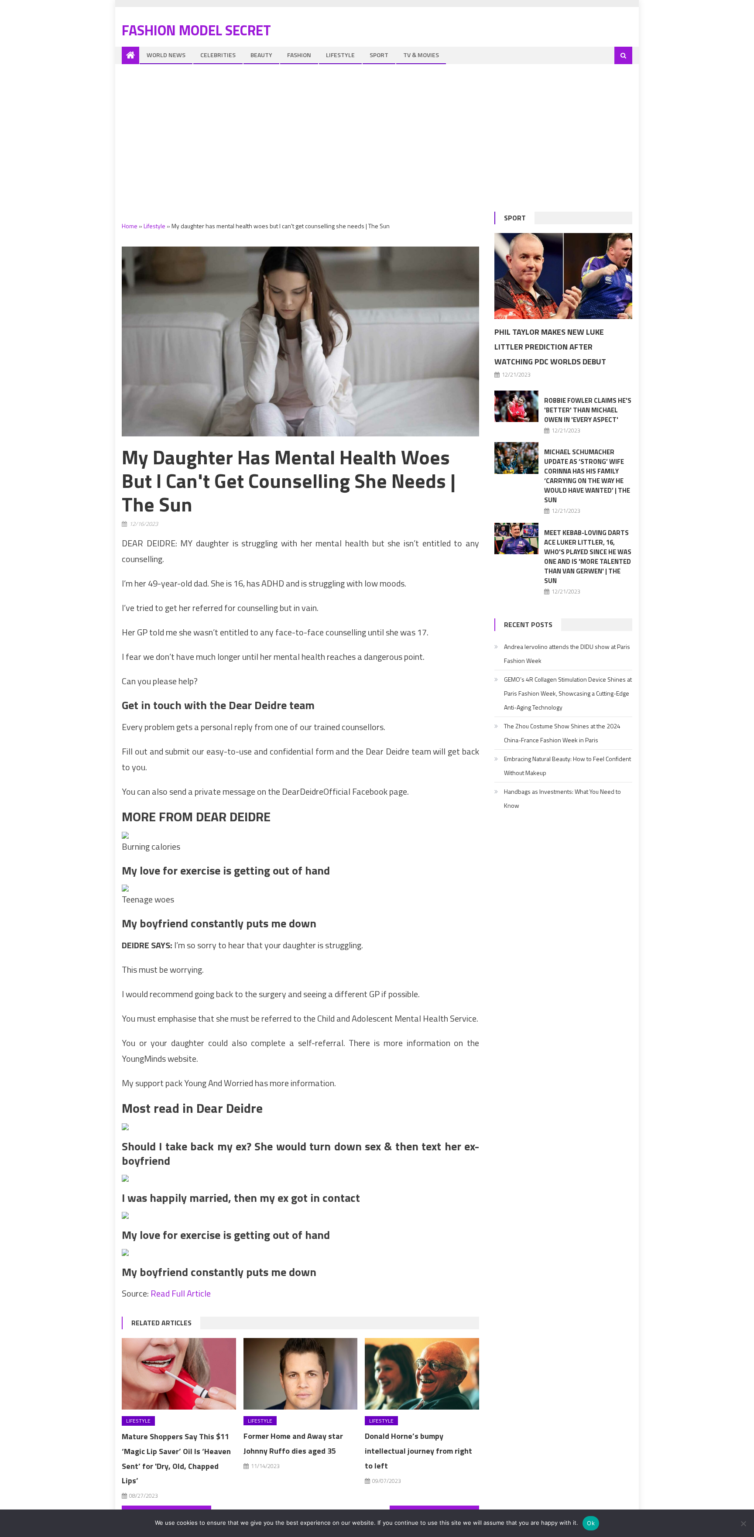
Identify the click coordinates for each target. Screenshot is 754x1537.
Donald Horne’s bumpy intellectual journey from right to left (418, 1451)
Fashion (299, 54)
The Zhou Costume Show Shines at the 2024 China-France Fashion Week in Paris (562, 732)
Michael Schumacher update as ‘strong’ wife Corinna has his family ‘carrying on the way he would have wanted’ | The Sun (587, 476)
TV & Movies (421, 54)
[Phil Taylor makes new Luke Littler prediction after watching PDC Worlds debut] (563, 276)
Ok (591, 1523)
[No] (743, 1523)
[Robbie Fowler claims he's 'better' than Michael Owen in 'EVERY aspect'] (516, 406)
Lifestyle (340, 54)
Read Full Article (181, 1293)
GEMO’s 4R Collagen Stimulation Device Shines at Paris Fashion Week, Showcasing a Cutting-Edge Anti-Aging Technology (568, 693)
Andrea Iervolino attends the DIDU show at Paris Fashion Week (567, 653)
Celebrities (218, 54)
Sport (379, 54)
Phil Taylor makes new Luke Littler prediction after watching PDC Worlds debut (550, 346)
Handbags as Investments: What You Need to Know (562, 798)
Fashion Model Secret (196, 30)
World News (166, 54)
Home (129, 225)
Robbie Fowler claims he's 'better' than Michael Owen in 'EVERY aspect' (587, 410)
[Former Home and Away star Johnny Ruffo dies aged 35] (300, 1374)
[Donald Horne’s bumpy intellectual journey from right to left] (422, 1374)
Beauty (261, 54)
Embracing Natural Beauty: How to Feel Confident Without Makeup (567, 765)
